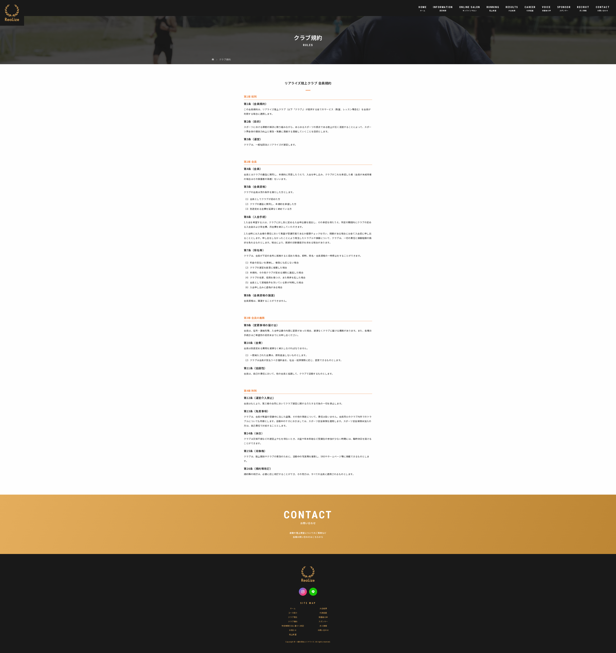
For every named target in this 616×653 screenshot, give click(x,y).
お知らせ (292, 630)
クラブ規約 (292, 621)
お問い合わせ (323, 630)
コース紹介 (292, 612)
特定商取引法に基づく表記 (293, 625)
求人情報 (323, 625)
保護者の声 (323, 617)
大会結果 (323, 608)
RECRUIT (583, 7)
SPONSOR (564, 7)
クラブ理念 (292, 617)
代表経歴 (323, 612)
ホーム (293, 608)
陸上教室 (292, 634)
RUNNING (493, 7)
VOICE (546, 7)
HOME (423, 7)
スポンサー (323, 621)
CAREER (530, 7)
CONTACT (603, 7)
